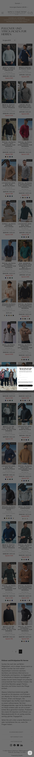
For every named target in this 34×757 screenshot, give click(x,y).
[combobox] (19, 379)
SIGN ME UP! (25, 385)
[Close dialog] (33, 367)
